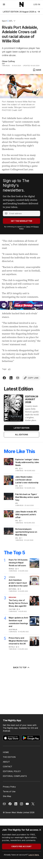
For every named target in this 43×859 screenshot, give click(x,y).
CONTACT (7, 766)
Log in (36, 4)
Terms (28, 227)
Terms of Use (9, 791)
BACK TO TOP (20, 667)
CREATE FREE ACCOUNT (21, 846)
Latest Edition (21, 428)
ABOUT (6, 762)
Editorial (12, 589)
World (11, 569)
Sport (4, 21)
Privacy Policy (9, 787)
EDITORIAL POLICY (12, 771)
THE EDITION (9, 757)
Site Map (7, 796)
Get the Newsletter (21, 221)
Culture (12, 609)
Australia (13, 629)
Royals (12, 647)
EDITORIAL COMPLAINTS (15, 776)
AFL (11, 21)
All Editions (21, 434)
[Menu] (4, 4)
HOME (6, 752)
